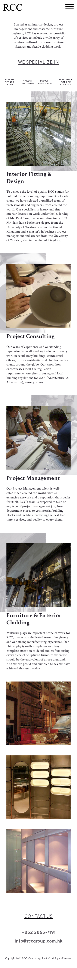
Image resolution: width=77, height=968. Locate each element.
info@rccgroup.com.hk (38, 941)
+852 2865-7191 (39, 932)
